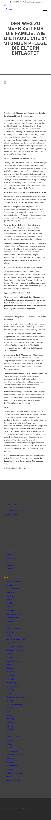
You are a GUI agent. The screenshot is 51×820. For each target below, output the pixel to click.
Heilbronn (9, 668)
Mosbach (9, 664)
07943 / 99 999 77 (14, 504)
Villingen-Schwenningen (15, 754)
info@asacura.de (16, 510)
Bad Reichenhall (12, 588)
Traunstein (10, 596)
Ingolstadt (10, 643)
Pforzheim (10, 679)
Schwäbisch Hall (12, 686)
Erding (8, 624)
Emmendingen (11, 751)
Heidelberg (10, 671)
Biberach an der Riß (13, 736)
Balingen (9, 744)
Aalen (8, 693)
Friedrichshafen (12, 765)
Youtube (9, 568)
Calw (8, 711)
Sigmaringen (11, 740)
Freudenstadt (11, 722)
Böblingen (10, 707)
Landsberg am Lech (13, 614)
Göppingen (10, 700)
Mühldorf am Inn (12, 628)
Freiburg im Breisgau (14, 773)
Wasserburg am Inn (13, 581)
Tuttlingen (10, 758)
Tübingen (9, 726)
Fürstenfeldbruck (12, 617)
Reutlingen (10, 729)
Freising (9, 635)
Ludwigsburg (11, 682)
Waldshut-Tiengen (13, 780)
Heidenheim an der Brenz (16, 697)
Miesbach (10, 592)
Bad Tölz (9, 603)
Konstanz (10, 769)
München (9, 599)
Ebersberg (10, 621)
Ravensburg (10, 762)
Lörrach (9, 776)
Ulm (7, 733)
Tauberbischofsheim (14, 661)
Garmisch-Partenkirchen (15, 639)
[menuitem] (37, 9)
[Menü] (43, 9)
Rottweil (9, 747)
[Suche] (37, 9)
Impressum (10, 554)
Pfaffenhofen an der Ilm (15, 646)
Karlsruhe (10, 675)
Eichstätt (9, 653)
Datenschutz (11, 558)
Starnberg (10, 610)
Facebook (10, 565)
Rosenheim (10, 585)
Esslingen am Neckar (14, 704)
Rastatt (9, 715)
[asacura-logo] (21, 9)
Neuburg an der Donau (14, 650)
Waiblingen (10, 689)
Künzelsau (10, 657)
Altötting (9, 632)
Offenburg (10, 718)
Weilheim (9, 606)
